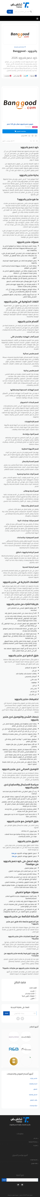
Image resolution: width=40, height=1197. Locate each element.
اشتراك (6, 1013)
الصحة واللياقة (33, 1084)
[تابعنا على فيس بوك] (22, 1018)
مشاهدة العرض (21, 131)
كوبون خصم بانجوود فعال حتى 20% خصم (20, 124)
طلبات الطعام (33, 1100)
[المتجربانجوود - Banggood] (20, 35)
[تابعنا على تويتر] (18, 1018)
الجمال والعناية (33, 1095)
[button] (33, 76)
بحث (10, 11)
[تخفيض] (20, 4)
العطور (35, 1089)
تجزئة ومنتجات (33, 1106)
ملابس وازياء (33, 1078)
